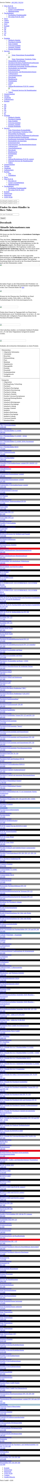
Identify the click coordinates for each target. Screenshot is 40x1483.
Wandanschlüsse (9, 420)
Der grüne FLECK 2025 (16, 17)
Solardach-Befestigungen (12, 402)
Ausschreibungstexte (15, 148)
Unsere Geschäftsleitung (16, 9)
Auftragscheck (9, 99)
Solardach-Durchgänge (11, 404)
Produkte (7, 38)
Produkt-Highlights (14, 126)
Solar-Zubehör (13, 121)
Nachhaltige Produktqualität (17, 15)
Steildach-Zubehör (14, 117)
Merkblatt (7, 362)
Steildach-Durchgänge (11, 414)
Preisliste (6, 368)
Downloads (12, 150)
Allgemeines (8, 382)
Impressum (7, 195)
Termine (6, 96)
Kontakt (6, 26)
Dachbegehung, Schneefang (13, 384)
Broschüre (7, 356)
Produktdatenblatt (9, 372)
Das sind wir (12, 8)
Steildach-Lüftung (9, 416)
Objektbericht (8, 364)
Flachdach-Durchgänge (11, 388)
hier (23, 287)
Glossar (6, 22)
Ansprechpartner (9, 94)
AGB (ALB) (8, 197)
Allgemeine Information (11, 352)
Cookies (6, 1475)
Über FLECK (8, 6)
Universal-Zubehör (14, 123)
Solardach (7, 400)
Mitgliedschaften (13, 11)
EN (5, 28)
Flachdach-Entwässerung (12, 390)
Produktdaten (12, 153)
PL (5, 35)
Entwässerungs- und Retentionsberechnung (22, 144)
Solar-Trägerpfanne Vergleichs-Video (20, 132)
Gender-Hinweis (9, 1477)
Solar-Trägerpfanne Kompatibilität (19, 130)
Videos (6, 20)
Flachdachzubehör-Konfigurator (18, 137)
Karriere (6, 101)
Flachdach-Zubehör (14, 119)
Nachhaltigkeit (9, 13)
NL (5, 31)
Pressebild (7, 370)
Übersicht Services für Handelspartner (20, 161)
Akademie (7, 97)
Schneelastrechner (14, 143)
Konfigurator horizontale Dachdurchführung (22, 139)
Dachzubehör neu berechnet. (17, 141)
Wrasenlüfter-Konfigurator (16, 134)
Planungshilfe (8, 366)
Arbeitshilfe (7, 354)
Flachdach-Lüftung (10, 392)
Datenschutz (8, 193)
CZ (5, 33)
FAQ (5, 24)
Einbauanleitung (9, 358)
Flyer (5, 360)
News (6, 18)
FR (5, 29)
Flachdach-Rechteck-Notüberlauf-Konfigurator (23, 135)
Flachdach (7, 386)
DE (5, 105)
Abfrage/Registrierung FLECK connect (21, 159)
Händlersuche (12, 152)
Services (7, 51)
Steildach (7, 410)
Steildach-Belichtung (10, 412)
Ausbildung (12, 175)
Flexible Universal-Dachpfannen (14, 396)
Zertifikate (7, 376)
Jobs (9, 173)
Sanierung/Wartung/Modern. (13, 398)
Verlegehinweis (9, 374)
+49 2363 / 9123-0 (17, 2)
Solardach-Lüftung (10, 406)
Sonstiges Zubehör (14, 124)
